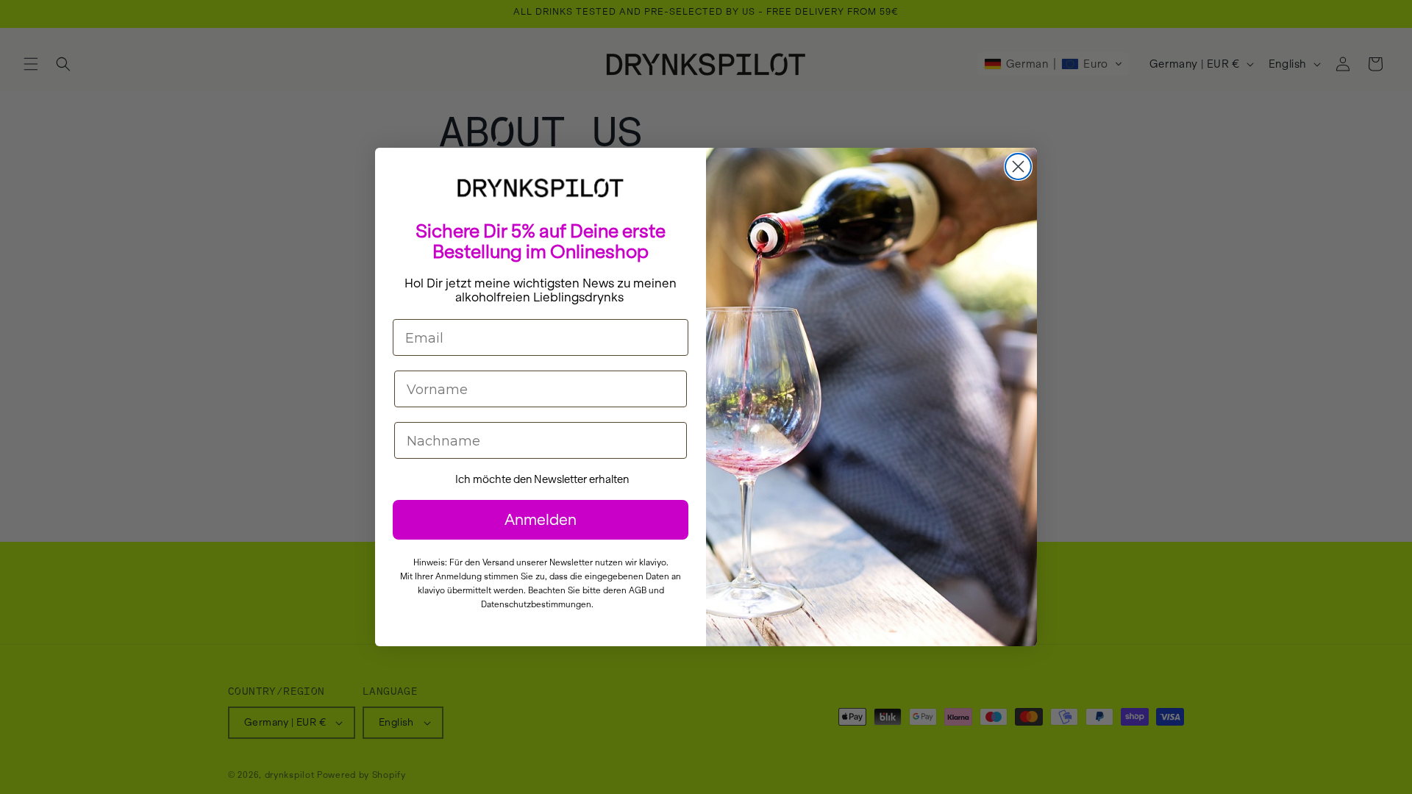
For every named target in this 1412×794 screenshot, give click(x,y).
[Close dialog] (1018, 166)
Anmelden (540, 519)
